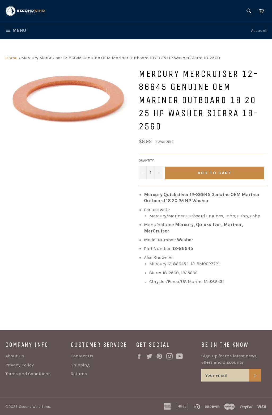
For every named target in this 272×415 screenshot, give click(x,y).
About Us (14, 355)
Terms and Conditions (27, 373)
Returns (79, 373)
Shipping (80, 364)
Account (259, 30)
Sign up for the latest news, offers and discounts (229, 359)
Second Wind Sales (34, 407)
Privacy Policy (19, 364)
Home (11, 57)
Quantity (146, 160)
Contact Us (82, 355)
